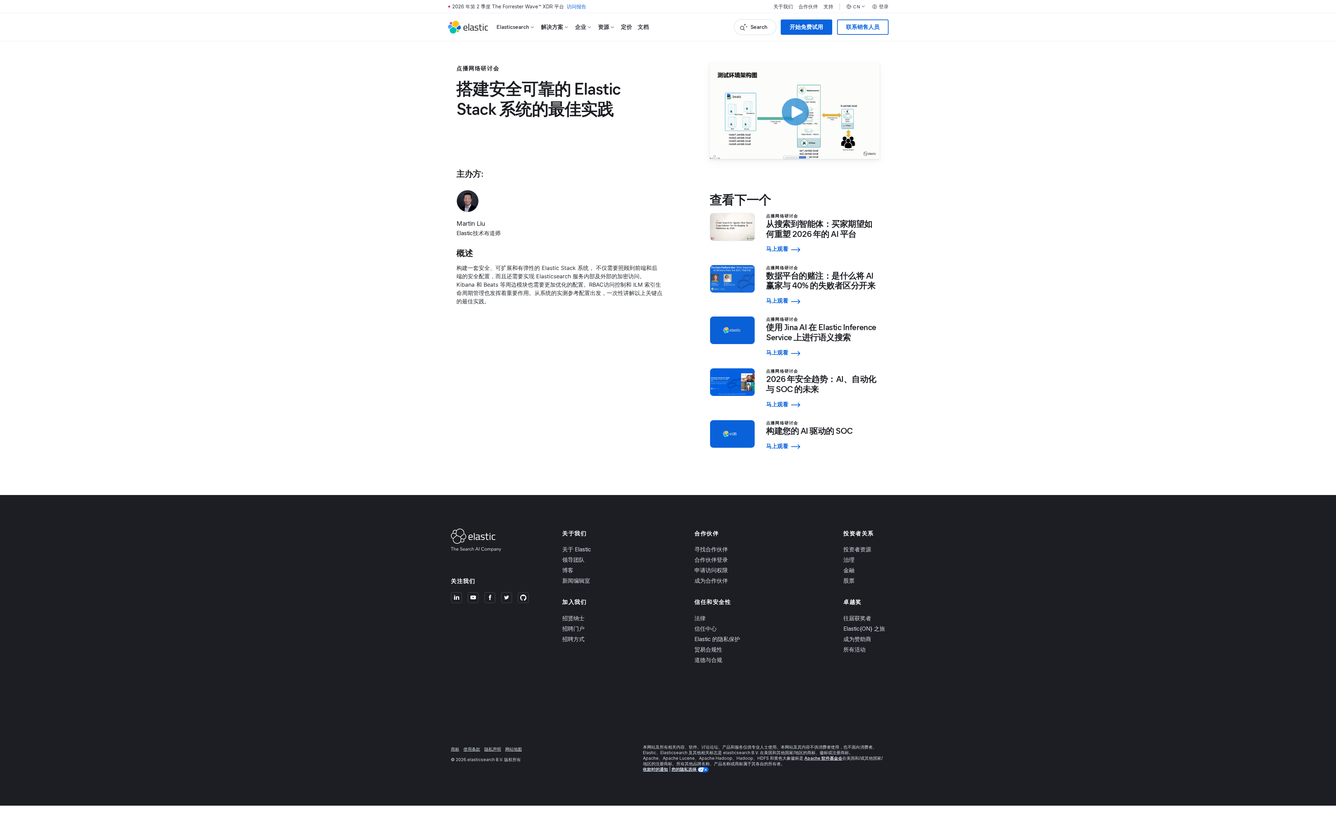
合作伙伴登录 (711, 559)
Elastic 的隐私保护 (717, 639)
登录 (884, 6)
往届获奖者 (857, 618)
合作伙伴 (808, 6)
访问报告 (576, 6)
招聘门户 (573, 628)
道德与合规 (708, 659)
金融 (848, 570)
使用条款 (471, 749)
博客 (567, 570)
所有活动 (854, 649)
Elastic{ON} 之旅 (864, 628)
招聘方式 (573, 639)
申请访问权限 (711, 570)
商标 (455, 749)
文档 (643, 27)
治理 (848, 559)
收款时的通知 (655, 769)
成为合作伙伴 (711, 580)
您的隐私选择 (684, 769)
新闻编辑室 (576, 580)
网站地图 (513, 749)
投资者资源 (857, 549)
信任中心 (705, 628)
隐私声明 (492, 749)
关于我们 (783, 6)
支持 (828, 6)
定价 (626, 27)
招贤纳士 (573, 618)
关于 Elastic (576, 549)
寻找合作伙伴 (711, 549)
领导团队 (573, 559)
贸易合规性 (708, 649)
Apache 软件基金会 (823, 758)
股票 (848, 580)
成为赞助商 (857, 639)
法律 (700, 618)
